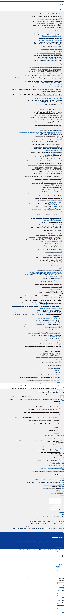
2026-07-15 (62, 467)
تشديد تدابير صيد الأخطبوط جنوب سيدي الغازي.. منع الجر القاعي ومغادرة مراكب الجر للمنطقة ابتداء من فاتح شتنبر (43, 75)
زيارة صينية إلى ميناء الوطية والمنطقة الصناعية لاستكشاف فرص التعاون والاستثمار (48, 112)
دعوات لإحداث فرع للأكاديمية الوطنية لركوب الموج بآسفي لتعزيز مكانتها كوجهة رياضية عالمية (46, 273)
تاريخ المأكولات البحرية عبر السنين (54, 430)
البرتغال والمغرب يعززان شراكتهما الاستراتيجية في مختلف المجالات (51, 51)
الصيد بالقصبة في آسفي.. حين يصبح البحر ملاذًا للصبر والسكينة (51, 101)
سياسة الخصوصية (59, 3)
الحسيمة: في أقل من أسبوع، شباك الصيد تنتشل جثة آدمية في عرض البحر (50, 249)
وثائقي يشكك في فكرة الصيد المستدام (57, 493)
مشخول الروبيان (57, 372)
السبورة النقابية (58, 377)
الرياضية (60, 268)
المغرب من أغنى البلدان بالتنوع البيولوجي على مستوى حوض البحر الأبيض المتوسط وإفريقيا (47, 169)
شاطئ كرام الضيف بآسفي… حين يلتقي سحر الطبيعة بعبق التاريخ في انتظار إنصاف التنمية (47, 140)
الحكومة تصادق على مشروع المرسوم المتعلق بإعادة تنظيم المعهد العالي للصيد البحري (47, 25)
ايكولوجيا (60, 166)
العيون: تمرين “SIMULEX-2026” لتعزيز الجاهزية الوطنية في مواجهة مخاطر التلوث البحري (47, 182)
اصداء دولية (58, 490)
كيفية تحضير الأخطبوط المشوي (55, 368)
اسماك (60, 319)
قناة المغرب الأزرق (59, 4)
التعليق (62, 504)
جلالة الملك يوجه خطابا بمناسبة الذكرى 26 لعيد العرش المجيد (52, 47)
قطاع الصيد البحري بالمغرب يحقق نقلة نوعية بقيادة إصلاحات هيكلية (51, 134)
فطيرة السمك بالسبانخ (56, 343)
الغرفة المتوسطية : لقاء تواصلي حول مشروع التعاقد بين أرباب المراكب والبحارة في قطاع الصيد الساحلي (43, 423)
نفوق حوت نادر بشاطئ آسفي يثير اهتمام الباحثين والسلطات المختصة (50, 341)
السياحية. (23, 541)
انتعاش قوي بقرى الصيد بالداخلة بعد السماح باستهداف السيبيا (51, 351)
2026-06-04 (62, 484)
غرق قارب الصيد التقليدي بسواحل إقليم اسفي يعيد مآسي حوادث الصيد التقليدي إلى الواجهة (46, 227)
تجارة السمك (58, 478)
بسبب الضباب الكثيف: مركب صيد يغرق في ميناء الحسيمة (52, 187)
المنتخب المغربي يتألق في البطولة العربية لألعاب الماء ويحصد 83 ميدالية (50, 243)
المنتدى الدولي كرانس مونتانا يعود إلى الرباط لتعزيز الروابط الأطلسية (51, 38)
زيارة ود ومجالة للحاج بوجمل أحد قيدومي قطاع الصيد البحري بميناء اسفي (48, 394)
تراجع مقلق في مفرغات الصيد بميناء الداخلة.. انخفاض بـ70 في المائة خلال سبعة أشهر (48, 70)
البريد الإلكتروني (61, 507)
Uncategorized (62, 541)
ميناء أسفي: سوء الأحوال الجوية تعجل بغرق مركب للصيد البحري (51, 260)
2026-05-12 (62, 490)
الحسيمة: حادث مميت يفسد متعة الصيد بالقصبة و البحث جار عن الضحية (50, 196)
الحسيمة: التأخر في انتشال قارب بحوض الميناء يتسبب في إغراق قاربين (50, 238)
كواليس (59, 484)
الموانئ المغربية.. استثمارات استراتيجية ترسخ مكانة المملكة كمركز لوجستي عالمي (48, 105)
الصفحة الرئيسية (61, 389)
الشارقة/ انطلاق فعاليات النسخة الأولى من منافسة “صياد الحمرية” (50, 311)
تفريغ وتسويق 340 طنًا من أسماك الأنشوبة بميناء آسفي (52, 330)
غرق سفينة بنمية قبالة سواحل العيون (56, 179)
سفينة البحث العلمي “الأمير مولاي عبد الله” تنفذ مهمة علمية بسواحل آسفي (49, 214)
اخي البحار (58, 374)
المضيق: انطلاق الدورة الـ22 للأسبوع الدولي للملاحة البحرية (52, 222)
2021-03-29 (62, 398)
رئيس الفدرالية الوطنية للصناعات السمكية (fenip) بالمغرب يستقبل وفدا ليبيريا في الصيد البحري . (46, 126)
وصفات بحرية (58, 425)
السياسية (60, 11)
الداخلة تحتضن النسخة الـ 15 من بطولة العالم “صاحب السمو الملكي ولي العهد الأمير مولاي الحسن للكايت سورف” (43, 300)
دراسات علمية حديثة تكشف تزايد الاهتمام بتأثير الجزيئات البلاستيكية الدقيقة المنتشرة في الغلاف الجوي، (45, 193)
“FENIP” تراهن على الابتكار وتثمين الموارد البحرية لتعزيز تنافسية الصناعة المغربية (48, 136)
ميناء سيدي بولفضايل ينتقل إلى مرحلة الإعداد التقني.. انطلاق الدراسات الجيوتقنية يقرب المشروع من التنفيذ (44, 100)
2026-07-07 (62, 473)
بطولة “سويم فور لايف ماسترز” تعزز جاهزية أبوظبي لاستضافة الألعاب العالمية (49, 235)
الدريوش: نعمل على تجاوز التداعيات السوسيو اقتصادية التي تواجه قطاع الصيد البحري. (48, 55)
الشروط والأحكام (59, 1)
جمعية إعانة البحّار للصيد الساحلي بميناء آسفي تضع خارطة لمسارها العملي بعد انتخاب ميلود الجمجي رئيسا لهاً (42, 412)
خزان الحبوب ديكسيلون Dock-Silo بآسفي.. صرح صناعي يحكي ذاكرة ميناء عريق (49, 60)
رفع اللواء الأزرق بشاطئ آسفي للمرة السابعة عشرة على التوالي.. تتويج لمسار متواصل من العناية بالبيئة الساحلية (43, 176)
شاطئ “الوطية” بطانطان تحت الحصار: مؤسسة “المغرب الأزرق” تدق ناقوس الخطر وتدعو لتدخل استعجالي (44, 203)
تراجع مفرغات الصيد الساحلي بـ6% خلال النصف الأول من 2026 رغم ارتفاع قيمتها (49, 257)
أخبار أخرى (60, 293)
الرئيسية (60, 9)
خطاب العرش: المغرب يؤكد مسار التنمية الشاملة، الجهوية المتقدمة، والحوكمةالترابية (48, 43)
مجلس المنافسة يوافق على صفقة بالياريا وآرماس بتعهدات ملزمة (51, 91)
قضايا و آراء (58, 480)
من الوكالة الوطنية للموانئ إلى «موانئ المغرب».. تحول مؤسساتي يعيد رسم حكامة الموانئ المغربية (45, 67)
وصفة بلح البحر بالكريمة (56, 457)
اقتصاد (61, 97)
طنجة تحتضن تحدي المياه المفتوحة (56, 231)
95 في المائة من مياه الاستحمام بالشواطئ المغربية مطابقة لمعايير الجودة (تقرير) (48, 161)
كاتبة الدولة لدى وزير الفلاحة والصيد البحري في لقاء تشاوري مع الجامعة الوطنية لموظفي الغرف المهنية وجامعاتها (41, 383)
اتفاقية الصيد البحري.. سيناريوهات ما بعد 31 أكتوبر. (53, 30)
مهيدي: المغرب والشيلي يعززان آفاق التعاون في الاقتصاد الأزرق (51, 158)
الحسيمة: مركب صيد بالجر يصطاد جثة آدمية (55, 204)
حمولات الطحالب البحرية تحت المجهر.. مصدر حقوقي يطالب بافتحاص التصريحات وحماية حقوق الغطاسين (45, 71)
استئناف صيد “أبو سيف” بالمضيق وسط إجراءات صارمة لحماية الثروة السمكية (49, 357)
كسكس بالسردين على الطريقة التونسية (53, 441)
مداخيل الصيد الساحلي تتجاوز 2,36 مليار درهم (55, 291)
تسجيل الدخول (56, 598)
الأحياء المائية (58, 381)
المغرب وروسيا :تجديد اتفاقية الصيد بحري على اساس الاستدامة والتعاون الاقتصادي (48, 33)
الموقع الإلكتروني (61, 509)
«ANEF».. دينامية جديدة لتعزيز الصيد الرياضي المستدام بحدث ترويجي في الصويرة (48, 284)
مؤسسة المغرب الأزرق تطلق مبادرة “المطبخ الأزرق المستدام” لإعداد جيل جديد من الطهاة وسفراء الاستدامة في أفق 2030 (39, 377)
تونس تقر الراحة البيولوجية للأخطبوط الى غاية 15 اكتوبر (53, 152)
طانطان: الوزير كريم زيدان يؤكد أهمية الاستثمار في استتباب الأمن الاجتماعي (47, 406)
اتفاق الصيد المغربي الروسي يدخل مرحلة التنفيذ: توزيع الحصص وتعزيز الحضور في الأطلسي (47, 16)
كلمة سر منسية (61, 588)
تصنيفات (62, 537)
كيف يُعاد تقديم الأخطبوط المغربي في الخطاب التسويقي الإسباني (51, 109)
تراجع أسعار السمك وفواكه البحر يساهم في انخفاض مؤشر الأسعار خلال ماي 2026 (48, 147)
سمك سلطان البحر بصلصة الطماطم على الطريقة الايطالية (50, 452)
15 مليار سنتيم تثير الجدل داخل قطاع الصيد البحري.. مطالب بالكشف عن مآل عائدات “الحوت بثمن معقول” (45, 117)
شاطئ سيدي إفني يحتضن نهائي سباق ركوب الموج (53, 317)
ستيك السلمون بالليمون (56, 364)
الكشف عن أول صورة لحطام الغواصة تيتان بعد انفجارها (53, 213)
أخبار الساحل (60, 57)
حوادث (61, 560)
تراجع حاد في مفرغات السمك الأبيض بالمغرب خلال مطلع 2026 (51, 362)
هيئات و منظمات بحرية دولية (56, 486)
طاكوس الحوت (57, 447)
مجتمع (59, 294)
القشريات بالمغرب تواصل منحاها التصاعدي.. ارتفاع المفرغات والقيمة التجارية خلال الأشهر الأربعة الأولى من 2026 (43, 346)
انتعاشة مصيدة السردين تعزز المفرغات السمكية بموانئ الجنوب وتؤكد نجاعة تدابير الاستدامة (46, 335)
